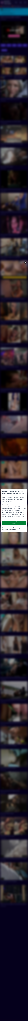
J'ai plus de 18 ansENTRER (14, 523)
